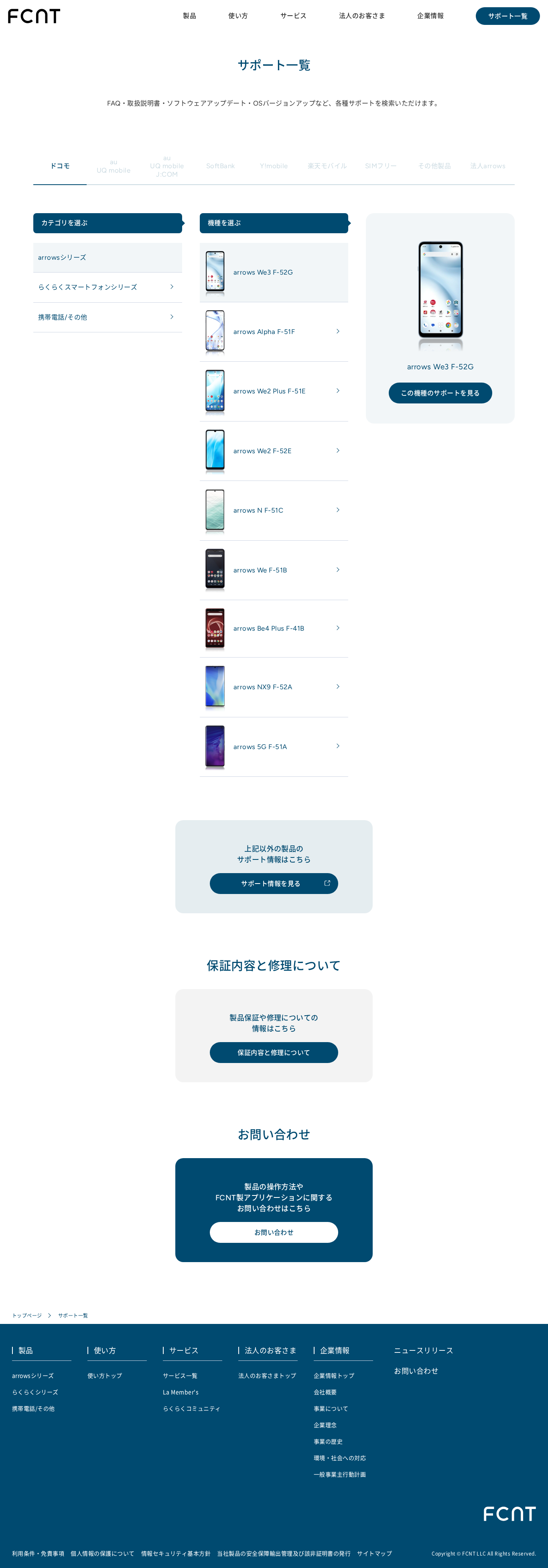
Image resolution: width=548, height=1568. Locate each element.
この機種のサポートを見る (440, 393)
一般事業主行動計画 (340, 1474)
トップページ (27, 1315)
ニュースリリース (423, 1350)
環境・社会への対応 (340, 1458)
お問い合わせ (274, 1232)
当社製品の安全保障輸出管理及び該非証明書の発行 (284, 1553)
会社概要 (325, 1392)
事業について (331, 1408)
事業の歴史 (328, 1441)
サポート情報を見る (270, 884)
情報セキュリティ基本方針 (176, 1553)
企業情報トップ (334, 1375)
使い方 (238, 16)
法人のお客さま (362, 16)
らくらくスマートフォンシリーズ (87, 287)
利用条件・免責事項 (38, 1553)
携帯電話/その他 (62, 317)
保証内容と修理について (273, 1053)
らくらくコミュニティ (192, 1408)
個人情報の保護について (102, 1553)
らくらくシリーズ (35, 1392)
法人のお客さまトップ (267, 1375)
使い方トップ (104, 1375)
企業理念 (325, 1425)
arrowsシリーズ (62, 257)
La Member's (181, 1392)
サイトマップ (374, 1553)
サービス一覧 (180, 1375)
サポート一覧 (508, 16)
